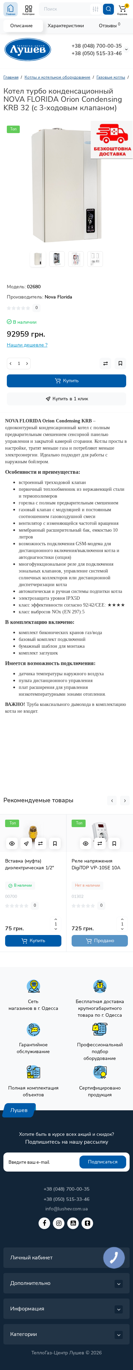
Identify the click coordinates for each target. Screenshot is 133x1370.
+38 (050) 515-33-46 (97, 53)
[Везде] (95, 9)
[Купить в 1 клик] (26, 843)
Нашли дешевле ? (27, 345)
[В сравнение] (40, 843)
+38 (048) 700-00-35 (97, 46)
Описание (21, 25)
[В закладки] (55, 843)
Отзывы (109, 25)
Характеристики (66, 25)
